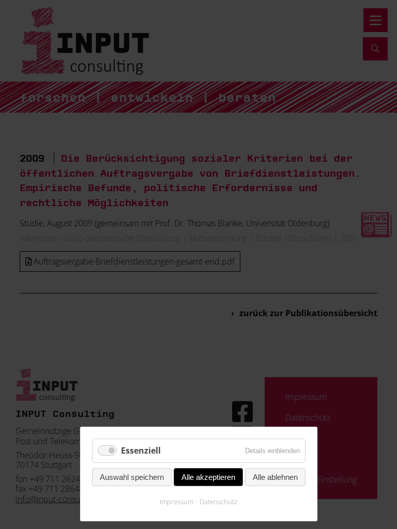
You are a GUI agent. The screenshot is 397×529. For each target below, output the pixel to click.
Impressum (176, 501)
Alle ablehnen (275, 477)
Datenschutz (218, 501)
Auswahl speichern (132, 477)
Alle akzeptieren (208, 477)
